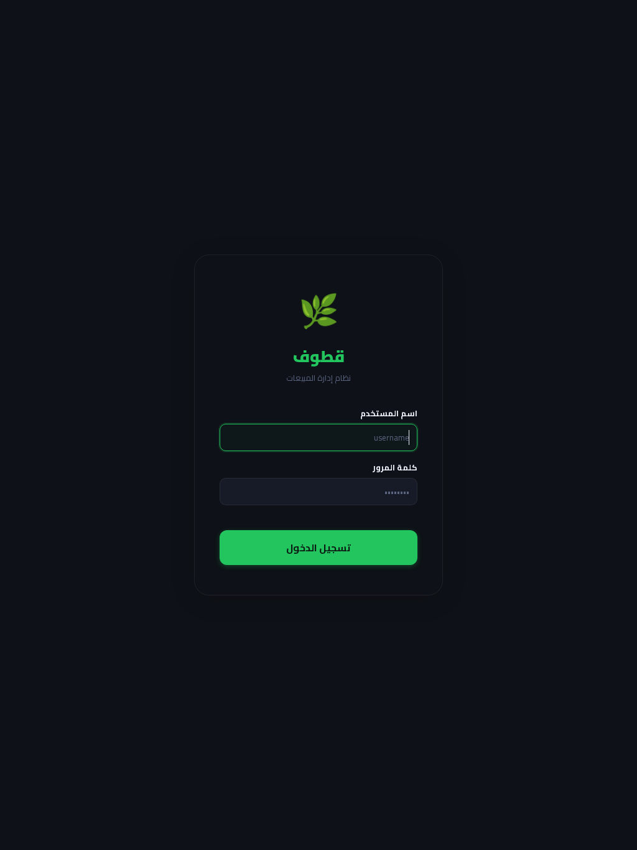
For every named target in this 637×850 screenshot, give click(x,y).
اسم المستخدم (388, 413)
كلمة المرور (395, 467)
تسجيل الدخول (318, 547)
